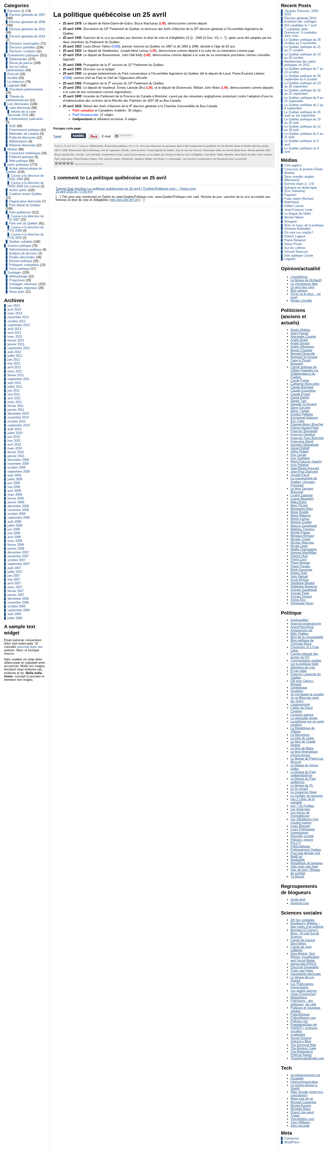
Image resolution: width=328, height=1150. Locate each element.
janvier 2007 (15, 595)
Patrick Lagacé (294, 236)
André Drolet (299, 340)
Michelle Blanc (301, 1109)
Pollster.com (299, 1021)
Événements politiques (23, 55)
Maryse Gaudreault (304, 526)
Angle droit (298, 899)
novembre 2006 (18, 602)
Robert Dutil (299, 573)
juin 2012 (13, 359)
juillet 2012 (14, 356)
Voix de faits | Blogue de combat (305, 871)
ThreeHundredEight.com (307, 1058)
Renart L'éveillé (301, 300)
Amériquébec (300, 620)
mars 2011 (14, 402)
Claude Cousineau (303, 390)
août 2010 (14, 429)
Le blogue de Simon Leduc (304, 766)
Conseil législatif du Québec (161, 150)
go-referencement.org (305, 1075)
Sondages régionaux (23, 288)
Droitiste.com (300, 903)
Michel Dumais (301, 1105)
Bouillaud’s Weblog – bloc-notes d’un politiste (307, 924)
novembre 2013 (18, 317)
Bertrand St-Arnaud (304, 357)
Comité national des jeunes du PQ (304, 655)
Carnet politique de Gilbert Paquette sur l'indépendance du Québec (304, 372)
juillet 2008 (14, 525)
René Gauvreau (301, 569)
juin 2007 (13, 575)
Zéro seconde (300, 1125)
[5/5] (72, 163)
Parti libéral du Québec (25, 205)
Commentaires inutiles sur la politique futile (306, 662)
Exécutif (13, 74)
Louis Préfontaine (303, 829)
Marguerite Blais (302, 508)
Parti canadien (265, 154)
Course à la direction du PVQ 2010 (25, 236)
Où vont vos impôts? (298, 232)
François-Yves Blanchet (307, 438)
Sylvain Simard (301, 596)
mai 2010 (13, 440)
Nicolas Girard (300, 539)
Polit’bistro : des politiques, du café (303, 1002)
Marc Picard (299, 505)
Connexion (291, 1138)
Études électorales (22, 257)
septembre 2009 (18, 471)
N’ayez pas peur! (302, 1112)
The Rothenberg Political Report (302, 1053)
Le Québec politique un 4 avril (301, 150)
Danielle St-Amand (303, 404)
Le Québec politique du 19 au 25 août (302, 120)
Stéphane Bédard (303, 583)
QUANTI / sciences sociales (304, 1029)
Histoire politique (20, 261)
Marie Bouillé (300, 512)
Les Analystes (300, 809)
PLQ (101, 159)
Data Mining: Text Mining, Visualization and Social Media (305, 957)
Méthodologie (18, 276)
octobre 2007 (16, 560)
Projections (17, 280)
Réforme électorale (22, 145)
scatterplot (298, 1034)
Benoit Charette (301, 350)
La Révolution (300, 735)
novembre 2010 (18, 417)
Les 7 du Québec (302, 806)
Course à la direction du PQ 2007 (25, 217)
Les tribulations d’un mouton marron (304, 820)
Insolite (12, 78)
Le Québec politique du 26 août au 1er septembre (302, 113)
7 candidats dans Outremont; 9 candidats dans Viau (300, 32)
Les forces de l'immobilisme (300, 814)
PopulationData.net (304, 1024)
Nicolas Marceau (302, 542)
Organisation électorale (25, 201)
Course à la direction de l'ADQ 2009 (25, 177)
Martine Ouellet (301, 522)
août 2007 (14, 568)
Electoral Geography (305, 967)
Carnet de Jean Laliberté (301, 948)
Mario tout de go (302, 1098)
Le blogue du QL (302, 785)
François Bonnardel (304, 431)
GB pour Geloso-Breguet (302, 682)
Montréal (229, 154)
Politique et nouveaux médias (306, 1009)
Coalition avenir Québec (25, 194)
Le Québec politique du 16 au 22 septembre (302, 91)
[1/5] (56, 163)
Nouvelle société (302, 836)
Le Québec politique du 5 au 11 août (303, 135)
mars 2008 (14, 541)
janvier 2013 (15, 344)
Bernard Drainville (303, 353)
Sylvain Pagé (300, 593)
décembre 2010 (18, 413)
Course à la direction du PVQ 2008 (25, 228)
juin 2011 (13, 390)
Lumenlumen (299, 832)
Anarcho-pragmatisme (306, 623)
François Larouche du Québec (306, 675)
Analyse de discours (23, 253)
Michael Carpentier (303, 1102)
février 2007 (15, 591)
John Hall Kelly (92, 154)
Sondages (14, 272)
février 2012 (15, 375)
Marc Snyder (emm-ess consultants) (307, 1093)
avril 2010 (14, 444)
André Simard (300, 343)
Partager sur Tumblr (78, 135)
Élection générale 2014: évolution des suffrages (300, 19)
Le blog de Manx (302, 748)
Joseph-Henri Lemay (112, 154)
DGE (12, 126)
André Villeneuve (302, 346)
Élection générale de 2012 (27, 29)
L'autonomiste (300, 704)
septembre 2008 (18, 517)
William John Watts (154, 159)
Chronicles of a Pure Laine (305, 648)
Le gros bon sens (303, 287)
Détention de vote (303, 667)
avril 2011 (14, 398)
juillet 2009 (14, 479)
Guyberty (297, 691)
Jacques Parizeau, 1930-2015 (301, 12)
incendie (80, 154)
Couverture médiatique (24, 153)
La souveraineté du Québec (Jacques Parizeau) (304, 481)
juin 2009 (13, 483)
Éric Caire (297, 421)
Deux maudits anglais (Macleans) (299, 178)
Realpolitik (298, 860)
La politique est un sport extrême (307, 723)
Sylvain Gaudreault (304, 590)
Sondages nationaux (23, 284)
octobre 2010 (16, 421)
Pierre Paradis (300, 566)
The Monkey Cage (303, 1048)
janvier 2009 (15, 502)
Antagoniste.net (301, 630)
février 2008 (15, 544)
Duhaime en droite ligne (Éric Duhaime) (300, 189)
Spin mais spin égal (304, 866)
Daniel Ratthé (300, 397)
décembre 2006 (18, 598)
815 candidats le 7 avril (300, 25)
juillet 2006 (14, 618)
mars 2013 (14, 336)
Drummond (208, 150)
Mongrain (290, 221)
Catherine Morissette (305, 384)
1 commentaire (173, 159)
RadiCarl (296, 856)
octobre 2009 (16, 467)
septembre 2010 (18, 425)
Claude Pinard (300, 394)
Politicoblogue (300, 846)
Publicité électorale (22, 137)
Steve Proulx (293, 244)
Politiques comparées (24, 265)
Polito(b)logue (300, 1014)
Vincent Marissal (296, 251)
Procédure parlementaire (26, 89)
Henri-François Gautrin (306, 461)
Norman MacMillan (303, 552)
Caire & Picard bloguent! (301, 361)
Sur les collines (295, 248)
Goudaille (297, 1078)
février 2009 (15, 498)
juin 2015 (13, 305)
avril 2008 (14, 537)
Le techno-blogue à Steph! (304, 1086)
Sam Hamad (299, 576)
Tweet (57, 136)
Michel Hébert (294, 217)
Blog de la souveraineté (307, 637)
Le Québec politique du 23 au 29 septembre (302, 84)
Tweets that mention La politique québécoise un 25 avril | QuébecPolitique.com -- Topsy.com (126, 188)
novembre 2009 (18, 463)
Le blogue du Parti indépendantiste (303, 773)
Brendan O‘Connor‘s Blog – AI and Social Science (305, 933)
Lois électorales (18, 104)
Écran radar (299, 671)
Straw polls (16, 291)
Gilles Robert (300, 451)
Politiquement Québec (306, 849)
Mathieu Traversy (303, 529)
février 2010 (15, 452)
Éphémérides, (97, 146)
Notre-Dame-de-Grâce (246, 154)
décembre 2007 (18, 552)
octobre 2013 (16, 321)
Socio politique (19, 268)
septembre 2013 (18, 325)
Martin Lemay (300, 519)
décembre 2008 (18, 506)
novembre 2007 (18, 556)
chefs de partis (137, 150)
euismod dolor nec (30, 647)
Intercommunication (304, 1082)
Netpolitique (299, 997)
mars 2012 (14, 371)
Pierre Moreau (300, 562)
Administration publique (25, 249)
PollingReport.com (303, 1018)
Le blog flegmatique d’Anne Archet (304, 753)
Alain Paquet (299, 333)
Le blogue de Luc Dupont (302, 978)
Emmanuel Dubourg (304, 417)
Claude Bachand (302, 387)
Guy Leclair (298, 455)
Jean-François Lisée (298, 209)
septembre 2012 (18, 348)
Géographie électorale (306, 974)
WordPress (292, 1142)
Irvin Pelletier (300, 465)
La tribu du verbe (302, 738)
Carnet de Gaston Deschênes (303, 941)
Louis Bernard (300, 826)
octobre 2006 (16, 606)
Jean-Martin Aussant (305, 468)
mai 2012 (13, 363)
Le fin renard (299, 789)
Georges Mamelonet (305, 444)
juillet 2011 (14, 386)
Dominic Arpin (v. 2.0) (299, 184)
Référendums (18, 141)
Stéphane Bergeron (304, 586)
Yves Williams (300, 1122)
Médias (12, 149)
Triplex (295, 1115)
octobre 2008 (16, 514)
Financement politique (24, 130)
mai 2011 (13, 394)
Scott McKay (300, 579)
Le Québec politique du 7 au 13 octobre (303, 70)
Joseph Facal (300, 475)
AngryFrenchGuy (302, 627)
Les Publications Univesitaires (302, 985)
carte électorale (19, 108)
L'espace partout (302, 714)
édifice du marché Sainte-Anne (231, 150)
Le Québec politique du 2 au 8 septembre (303, 106)
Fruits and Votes (302, 970)
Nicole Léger (299, 546)
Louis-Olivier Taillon (213, 154)
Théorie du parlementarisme (17, 98)
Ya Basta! (297, 876)
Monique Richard (302, 536)
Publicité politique (21, 157)
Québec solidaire (20, 241)
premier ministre (112, 159)
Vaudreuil (139, 159)
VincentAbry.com (302, 1119)
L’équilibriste (299, 277)
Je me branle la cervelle (307, 694)
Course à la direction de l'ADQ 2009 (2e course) (25, 184)
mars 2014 (14, 313)
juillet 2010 (14, 433)
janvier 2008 (15, 548)
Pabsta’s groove (302, 839)
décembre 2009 (18, 460)
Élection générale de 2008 (27, 22)
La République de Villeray (303, 729)
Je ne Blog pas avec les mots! (305, 699)
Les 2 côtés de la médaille (303, 800)
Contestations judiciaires (26, 119)
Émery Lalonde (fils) (64, 154)
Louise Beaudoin (302, 498)
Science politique (19, 245)
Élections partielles (22, 47)
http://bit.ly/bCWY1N (124, 200)
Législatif (13, 85)
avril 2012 (14, 367)
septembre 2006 (18, 610)
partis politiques (18, 164)
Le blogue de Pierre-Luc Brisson (307, 760)
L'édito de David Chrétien (302, 709)
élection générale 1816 (259, 150)
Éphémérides (18, 59)
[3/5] (64, 163)
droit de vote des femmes (189, 150)
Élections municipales (24, 43)
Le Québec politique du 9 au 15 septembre (303, 99)
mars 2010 (14, 448)
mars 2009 (14, 494)
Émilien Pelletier (302, 414)
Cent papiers (293, 165)
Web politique (18, 161)
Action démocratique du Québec (24, 170)
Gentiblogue (299, 687)
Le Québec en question (307, 796)
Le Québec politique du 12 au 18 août (302, 128)
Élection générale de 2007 (27, 15)
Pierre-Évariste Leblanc (85, 159)
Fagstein (290, 195)
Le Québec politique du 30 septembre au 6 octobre (302, 77)
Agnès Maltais (300, 330)
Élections (13, 11)
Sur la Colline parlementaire (17, 68)
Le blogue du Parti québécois (303, 780)
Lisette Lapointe (302, 495)
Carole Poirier (300, 380)
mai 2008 (13, 533)
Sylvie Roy (298, 600)
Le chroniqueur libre (304, 284)
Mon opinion (299, 290)
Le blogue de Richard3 (306, 280)
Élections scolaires (22, 51)
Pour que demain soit (305, 853)
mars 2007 (14, 587)
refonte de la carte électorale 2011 (21, 113)
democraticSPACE (303, 964)
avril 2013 (14, 332)
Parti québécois (20, 212)
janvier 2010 (15, 456)
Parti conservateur (64, 159)
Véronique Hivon (302, 603)
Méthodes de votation (24, 133)
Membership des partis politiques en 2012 (300, 63)
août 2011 (14, 383)
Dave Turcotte (300, 407)
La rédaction (15, 81)
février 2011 (15, 406)
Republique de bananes (307, 863)
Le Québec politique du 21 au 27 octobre (302, 48)
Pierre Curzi (299, 559)
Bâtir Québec (300, 633)
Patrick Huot (299, 556)
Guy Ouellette (300, 458)
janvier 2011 (15, 409)
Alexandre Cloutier (303, 336)
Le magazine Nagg (303, 792)
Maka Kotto (299, 502)
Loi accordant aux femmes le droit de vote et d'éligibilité (174, 154)
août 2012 (14, 352)
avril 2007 (14, 583)
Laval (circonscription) (134, 154)
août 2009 (14, 475)
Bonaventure (75, 150)
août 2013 (14, 329)
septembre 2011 (18, 379)
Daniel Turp (298, 401)
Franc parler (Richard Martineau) (298, 200)
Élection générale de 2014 (27, 36)
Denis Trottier (300, 411)
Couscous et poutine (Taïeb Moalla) (303, 170)
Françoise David (302, 441)
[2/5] (60, 163)
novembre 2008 (18, 510)
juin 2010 (13, 437)
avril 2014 (14, 309)
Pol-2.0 (295, 843)
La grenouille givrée (304, 718)
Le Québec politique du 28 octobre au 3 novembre (302, 41)
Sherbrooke (127, 159)
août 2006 (14, 614)
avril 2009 (14, 491)
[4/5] (68, 163)
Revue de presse (21, 63)
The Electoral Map (303, 1045)
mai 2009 (13, 487)
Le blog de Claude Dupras (303, 743)
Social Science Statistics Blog (301, 1039)
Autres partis (18, 190)
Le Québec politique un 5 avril (301, 142)
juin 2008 (13, 529)
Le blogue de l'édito (297, 213)
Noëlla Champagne (304, 549)
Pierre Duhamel (295, 240)
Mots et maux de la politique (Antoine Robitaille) (304, 226)
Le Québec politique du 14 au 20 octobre (302, 56)
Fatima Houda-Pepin (305, 427)
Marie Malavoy (301, 515)
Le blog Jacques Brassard (302, 490)
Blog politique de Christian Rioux (302, 642)
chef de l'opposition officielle (115, 150)
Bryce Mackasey (91, 150)
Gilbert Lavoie (294, 206)
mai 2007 (13, 579)
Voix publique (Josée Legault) (298, 257)
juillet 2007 (14, 572)
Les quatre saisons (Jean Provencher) (304, 992)
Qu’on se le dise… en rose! (306, 295)
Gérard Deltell (300, 448)
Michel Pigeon (300, 532)
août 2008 (14, 521)
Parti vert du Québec (23, 223)
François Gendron (303, 434)
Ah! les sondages (303, 920)
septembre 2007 (18, 564)
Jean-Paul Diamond (304, 471)
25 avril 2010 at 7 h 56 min (74, 191)
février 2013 (15, 340)
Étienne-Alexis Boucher (307, 424)
